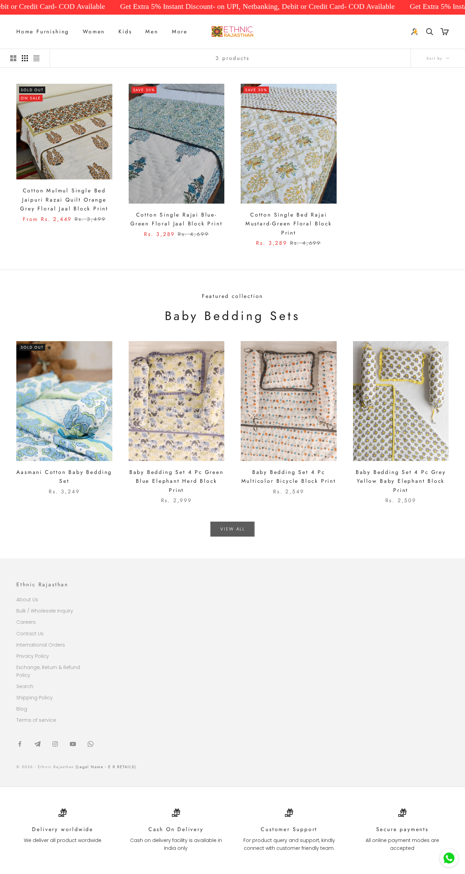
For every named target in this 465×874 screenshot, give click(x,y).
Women (94, 31)
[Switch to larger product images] (13, 58)
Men (151, 31)
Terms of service (36, 720)
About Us (27, 599)
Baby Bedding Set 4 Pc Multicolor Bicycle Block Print (288, 476)
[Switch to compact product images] (36, 58)
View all (232, 529)
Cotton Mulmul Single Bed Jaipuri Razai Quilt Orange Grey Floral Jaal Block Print (64, 199)
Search (24, 686)
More (180, 31)
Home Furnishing (42, 31)
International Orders (40, 644)
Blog (21, 708)
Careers (26, 622)
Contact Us (30, 633)
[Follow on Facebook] (19, 744)
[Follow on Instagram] (55, 744)
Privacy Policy (32, 656)
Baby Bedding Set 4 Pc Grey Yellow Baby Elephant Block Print (401, 481)
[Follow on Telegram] (37, 744)
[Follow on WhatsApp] (90, 744)
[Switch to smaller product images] (25, 58)
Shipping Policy (34, 697)
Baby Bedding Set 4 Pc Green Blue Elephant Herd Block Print (176, 481)
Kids (125, 31)
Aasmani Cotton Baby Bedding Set (64, 476)
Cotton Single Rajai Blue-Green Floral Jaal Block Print (176, 219)
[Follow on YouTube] (72, 744)
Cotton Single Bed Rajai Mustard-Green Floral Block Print (288, 224)
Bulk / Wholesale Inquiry (44, 610)
